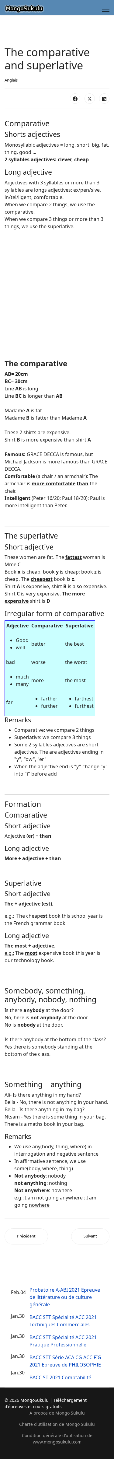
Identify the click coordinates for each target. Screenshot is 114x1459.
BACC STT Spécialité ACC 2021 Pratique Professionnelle (63, 1341)
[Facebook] (75, 98)
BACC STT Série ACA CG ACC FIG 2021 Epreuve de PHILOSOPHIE (65, 1361)
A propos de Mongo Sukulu (57, 1413)
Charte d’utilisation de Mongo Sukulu (57, 1424)
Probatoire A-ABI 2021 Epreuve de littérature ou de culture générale (64, 1297)
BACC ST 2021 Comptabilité (60, 1377)
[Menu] (105, 9)
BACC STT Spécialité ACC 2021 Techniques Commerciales (63, 1321)
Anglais (11, 80)
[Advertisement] (57, 292)
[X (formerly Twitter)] (90, 98)
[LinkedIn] (104, 98)
